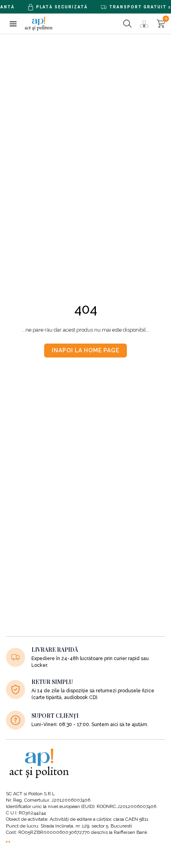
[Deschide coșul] (161, 23)
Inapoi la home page (85, 350)
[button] (13, 24)
